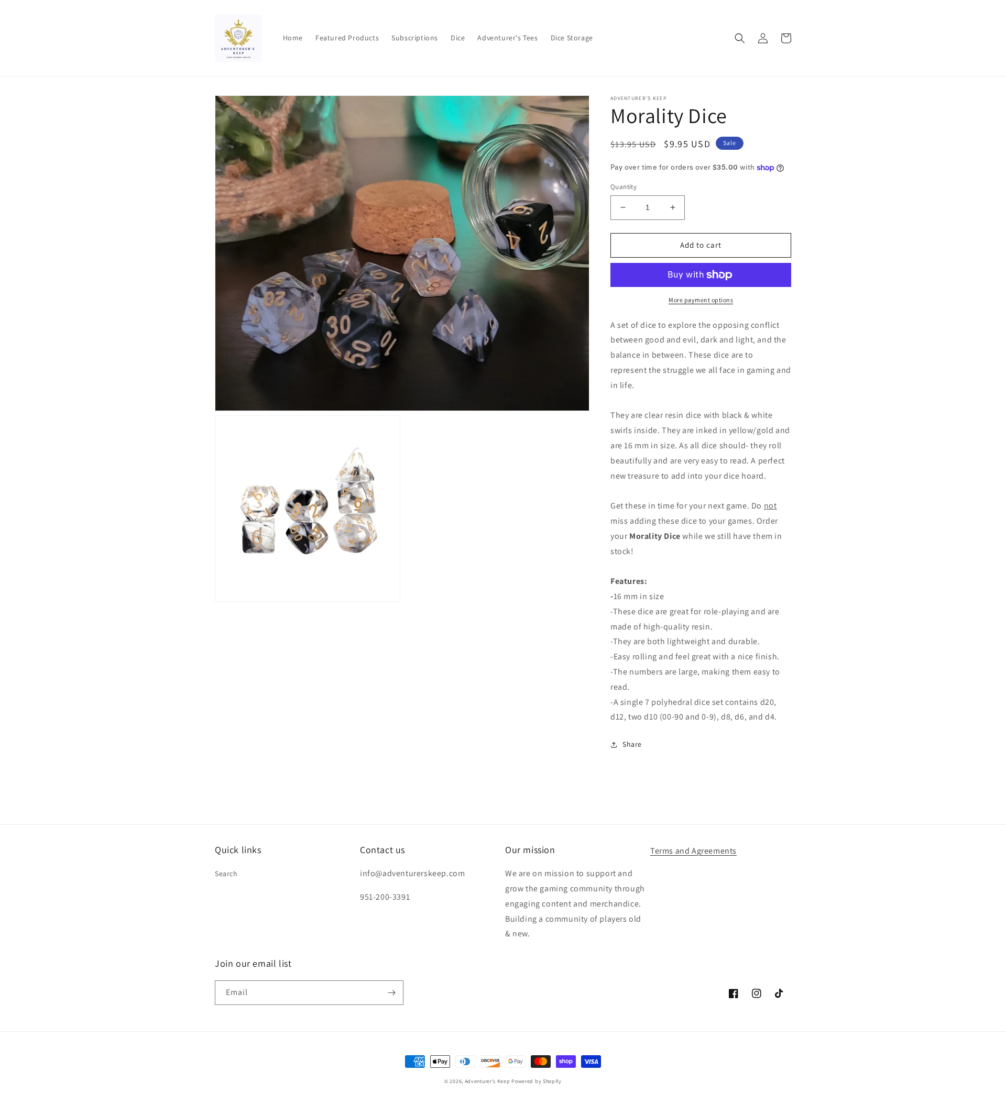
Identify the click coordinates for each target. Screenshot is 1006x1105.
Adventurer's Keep (487, 1081)
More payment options (701, 300)
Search (226, 873)
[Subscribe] (391, 992)
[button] (739, 38)
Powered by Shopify (536, 1081)
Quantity (623, 186)
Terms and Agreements (693, 850)
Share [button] (632, 744)
